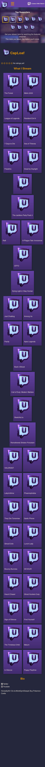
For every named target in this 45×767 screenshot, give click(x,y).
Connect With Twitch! (37, 4)
